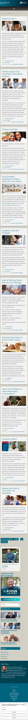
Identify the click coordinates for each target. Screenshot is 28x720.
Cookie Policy (14, 698)
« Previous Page (5, 539)
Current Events (8, 326)
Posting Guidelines (14, 693)
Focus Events (4, 656)
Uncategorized (8, 378)
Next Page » (4, 541)
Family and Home (9, 60)
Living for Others (9, 439)
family (8, 62)
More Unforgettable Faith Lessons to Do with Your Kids (9, 643)
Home (14, 689)
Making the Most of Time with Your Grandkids (10, 490)
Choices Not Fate (9, 129)
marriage (9, 328)
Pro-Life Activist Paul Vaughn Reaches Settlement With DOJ (9, 620)
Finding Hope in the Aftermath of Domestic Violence (12, 74)
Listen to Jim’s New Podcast (7, 574)
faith (6, 62)
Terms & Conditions (14, 694)
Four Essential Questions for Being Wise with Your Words (11, 179)
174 (22, 539)
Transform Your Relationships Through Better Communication (9, 632)
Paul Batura (5, 567)
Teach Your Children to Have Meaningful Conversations (12, 391)
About (14, 691)
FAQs (14, 699)
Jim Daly (5, 4)
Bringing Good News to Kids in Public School (12, 338)
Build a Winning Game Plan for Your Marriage (12, 281)
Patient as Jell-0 (9, 19)
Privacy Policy (14, 696)
